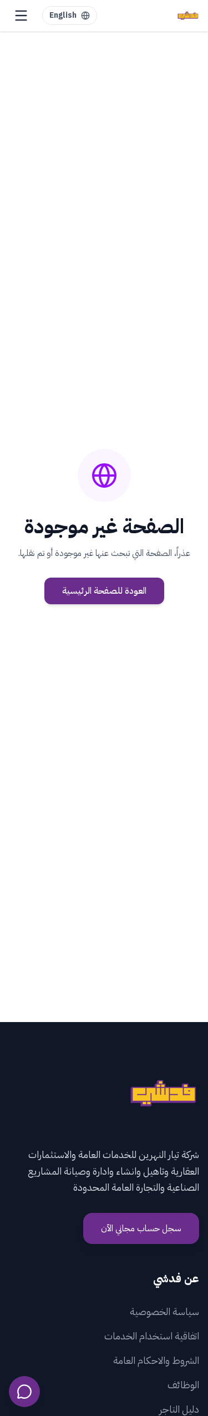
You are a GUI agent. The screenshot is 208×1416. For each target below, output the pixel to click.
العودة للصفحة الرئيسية (104, 591)
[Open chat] (24, 1391)
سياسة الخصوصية (164, 1311)
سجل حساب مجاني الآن (141, 1228)
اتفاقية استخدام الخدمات (151, 1335)
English (63, 15)
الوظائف (183, 1384)
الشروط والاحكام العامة (156, 1360)
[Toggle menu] (21, 15)
